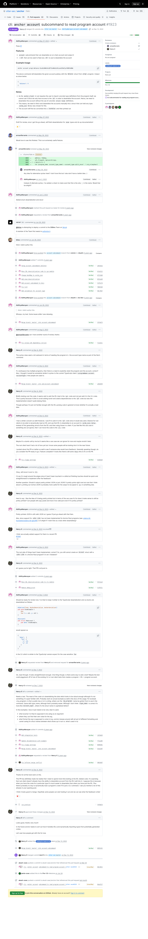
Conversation (19, 35)
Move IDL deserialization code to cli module (37, 582)
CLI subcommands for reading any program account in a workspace (123, 97)
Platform (13, 4)
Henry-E (23, 29)
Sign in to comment (77, 893)
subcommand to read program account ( (52, 867)
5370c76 (100, 283)
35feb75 (100, 322)
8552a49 (100, 279)
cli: (25, 867)
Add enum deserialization (30, 279)
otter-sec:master (51, 29)
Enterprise (65, 4)
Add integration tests (29, 735)
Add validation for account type (33, 291)
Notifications (113, 11)
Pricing (76, 4)
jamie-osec (25, 873)
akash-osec (23, 863)
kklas (18, 240)
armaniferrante (21, 135)
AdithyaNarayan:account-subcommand (74, 29)
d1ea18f (100, 748)
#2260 (18, 536)
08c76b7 (100, 291)
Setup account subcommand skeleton (33, 266)
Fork (126, 11)
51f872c (100, 587)
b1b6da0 (100, 460)
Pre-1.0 (45, 873)
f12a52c (100, 343)
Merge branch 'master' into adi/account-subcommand (40, 384)
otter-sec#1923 (71, 867)
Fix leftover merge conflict (31, 762)
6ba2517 (100, 884)
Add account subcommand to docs (32, 283)
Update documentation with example (33, 741)
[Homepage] (5, 4)
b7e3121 (100, 271)
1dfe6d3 (100, 735)
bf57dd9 (100, 275)
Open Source (51, 4)
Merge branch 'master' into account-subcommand (38, 322)
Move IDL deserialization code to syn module (37, 271)
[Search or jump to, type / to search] (120, 4)
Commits (36, 35)
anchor (20, 11)
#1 (21, 46)
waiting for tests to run (43, 841)
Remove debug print (28, 587)
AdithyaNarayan (22, 41)
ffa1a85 (100, 741)
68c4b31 (100, 867)
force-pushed (38, 253)
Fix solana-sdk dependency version (33, 343)
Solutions (25, 4)
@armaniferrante (22, 335)
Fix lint (24, 287)
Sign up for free (17, 893)
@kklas (18, 227)
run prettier (26, 804)
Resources (37, 4)
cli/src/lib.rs (28, 154)
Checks (51, 35)
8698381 (100, 745)
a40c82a (100, 266)
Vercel (64, 227)
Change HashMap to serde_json (32, 275)
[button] (54, 41)
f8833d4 (100, 287)
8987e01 (100, 848)
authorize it (46, 231)
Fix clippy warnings (28, 460)
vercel (18, 222)
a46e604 (100, 384)
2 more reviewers (110, 43)
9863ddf (100, 762)
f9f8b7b (100, 804)
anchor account (32, 867)
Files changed (68, 35)
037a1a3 (100, 582)
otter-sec (10, 11)
